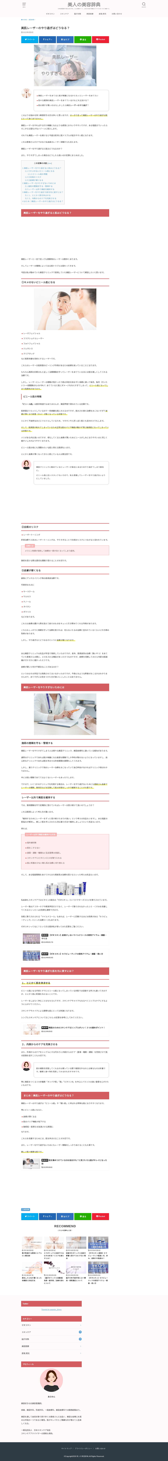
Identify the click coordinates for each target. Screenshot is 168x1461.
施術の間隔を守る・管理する (39, 186)
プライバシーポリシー (83, 1449)
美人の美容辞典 (84, 4)
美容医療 (90, 14)
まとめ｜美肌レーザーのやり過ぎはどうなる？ (42, 201)
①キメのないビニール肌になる (39, 171)
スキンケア (64, 14)
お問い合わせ (117, 14)
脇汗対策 (77, 14)
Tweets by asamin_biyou (51, 1310)
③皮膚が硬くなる (34, 180)
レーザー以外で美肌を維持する (39, 189)
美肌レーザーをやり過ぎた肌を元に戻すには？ (42, 192)
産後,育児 (102, 14)
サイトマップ (66, 1449)
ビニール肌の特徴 (38, 174)
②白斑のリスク (33, 177)
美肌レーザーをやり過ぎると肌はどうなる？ (41, 168)
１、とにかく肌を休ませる (38, 195)
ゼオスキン (50, 14)
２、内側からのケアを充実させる (40, 198)
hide (49, 163)
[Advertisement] (65, 235)
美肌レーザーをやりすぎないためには (39, 183)
